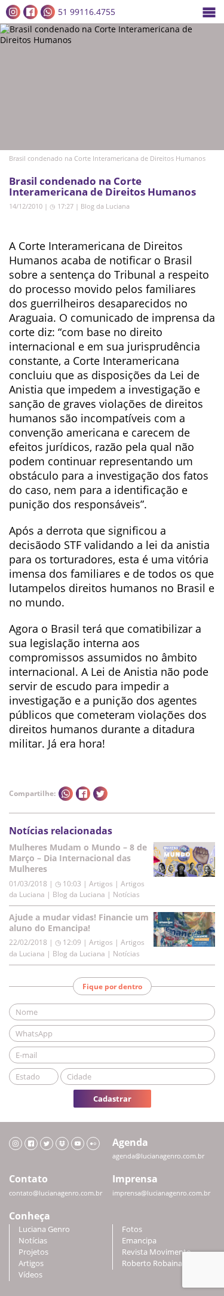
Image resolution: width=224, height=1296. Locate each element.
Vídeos (30, 1275)
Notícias (33, 1241)
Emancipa (139, 1241)
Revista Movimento (156, 1252)
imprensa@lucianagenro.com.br (161, 1193)
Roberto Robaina (152, 1263)
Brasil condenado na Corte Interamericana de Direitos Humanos (102, 186)
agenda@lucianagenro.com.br (158, 1156)
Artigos (31, 1263)
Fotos (132, 1229)
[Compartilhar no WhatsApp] (66, 793)
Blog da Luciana (105, 206)
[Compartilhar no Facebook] (83, 793)
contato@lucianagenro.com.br (55, 1193)
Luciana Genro (44, 1229)
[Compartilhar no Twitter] (100, 793)
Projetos (33, 1252)
